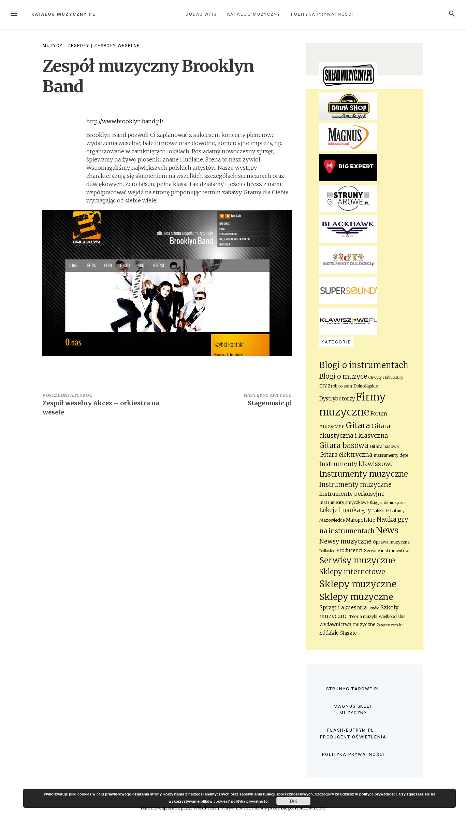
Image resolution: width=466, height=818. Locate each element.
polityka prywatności (249, 801)
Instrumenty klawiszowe (356, 464)
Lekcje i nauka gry (345, 510)
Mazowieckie (332, 520)
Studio (373, 608)
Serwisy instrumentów (386, 550)
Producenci (349, 550)
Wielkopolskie (392, 616)
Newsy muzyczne (345, 541)
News (387, 530)
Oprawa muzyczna (391, 542)
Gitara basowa (343, 445)
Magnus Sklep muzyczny (353, 709)
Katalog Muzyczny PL (63, 14)
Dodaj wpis (201, 14)
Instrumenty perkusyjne (351, 494)
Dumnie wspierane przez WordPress (179, 807)
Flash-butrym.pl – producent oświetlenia (353, 733)
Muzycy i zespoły (66, 45)
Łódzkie (329, 633)
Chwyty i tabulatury (385, 377)
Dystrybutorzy (337, 398)
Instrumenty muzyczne (363, 474)
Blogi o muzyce (343, 376)
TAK (293, 801)
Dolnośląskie (365, 386)
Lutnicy (397, 510)
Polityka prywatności (322, 14)
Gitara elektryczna (345, 455)
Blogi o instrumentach (363, 365)
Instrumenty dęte (391, 455)
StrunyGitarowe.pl (353, 688)
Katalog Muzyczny (254, 14)
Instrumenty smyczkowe (343, 502)
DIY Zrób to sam (335, 386)
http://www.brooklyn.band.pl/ (124, 121)
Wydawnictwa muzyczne (347, 624)
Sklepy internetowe (352, 571)
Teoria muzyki (363, 616)
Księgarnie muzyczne (388, 502)
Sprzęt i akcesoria (343, 607)
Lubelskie (381, 511)
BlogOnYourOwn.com (303, 807)
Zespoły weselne (117, 45)
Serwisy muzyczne (357, 560)
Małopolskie (360, 520)
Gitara (358, 425)
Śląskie (348, 633)
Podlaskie (327, 551)
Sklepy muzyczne (357, 584)
